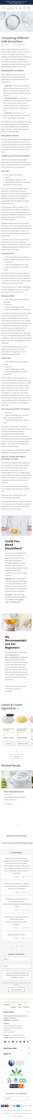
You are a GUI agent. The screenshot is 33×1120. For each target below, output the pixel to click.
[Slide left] (12, 751)
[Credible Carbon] (22, 1083)
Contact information (17, 1116)
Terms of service (17, 1113)
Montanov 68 (15, 602)
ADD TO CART (23, 744)
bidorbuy (26, 1007)
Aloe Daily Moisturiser (14, 792)
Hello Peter (20, 1006)
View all (16, 757)
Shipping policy (27, 1113)
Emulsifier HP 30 (7, 253)
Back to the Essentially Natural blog (18, 843)
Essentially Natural (15, 1110)
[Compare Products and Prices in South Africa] (14, 1088)
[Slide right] (21, 751)
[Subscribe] (27, 1098)
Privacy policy (7, 1113)
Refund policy (26, 1110)
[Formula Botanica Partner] (16, 1076)
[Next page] (21, 946)
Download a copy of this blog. (16, 835)
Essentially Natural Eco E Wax (8, 729)
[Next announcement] (30, 2)
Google (13, 1007)
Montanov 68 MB (7, 296)
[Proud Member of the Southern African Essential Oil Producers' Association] (16, 1083)
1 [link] (11, 946)
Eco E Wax (5, 171)
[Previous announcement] (3, 2)
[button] (4, 8)
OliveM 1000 (6, 358)
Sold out (9, 744)
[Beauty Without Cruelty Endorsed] (9, 1083)
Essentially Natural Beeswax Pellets (22, 729)
